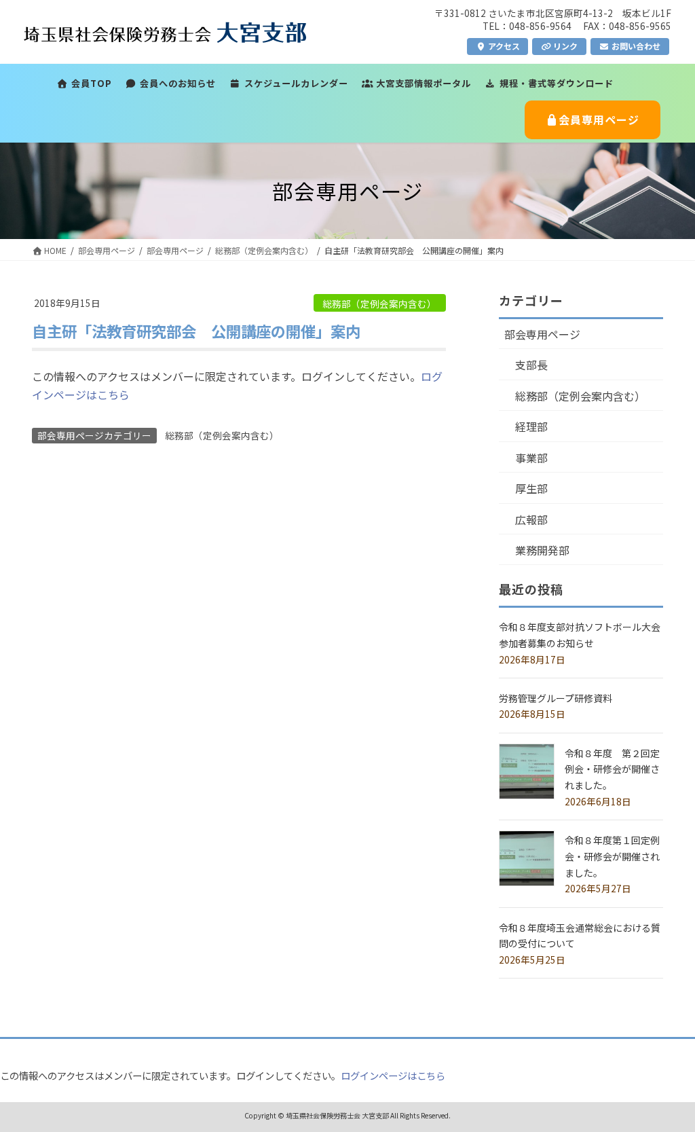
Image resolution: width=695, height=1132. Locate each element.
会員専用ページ (599, 119)
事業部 (531, 458)
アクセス (503, 46)
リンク (564, 46)
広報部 (531, 519)
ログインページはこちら (393, 1075)
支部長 (531, 365)
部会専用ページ (542, 334)
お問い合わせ (634, 46)
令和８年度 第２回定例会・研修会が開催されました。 (612, 769)
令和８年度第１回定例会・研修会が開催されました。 (612, 856)
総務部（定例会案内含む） (379, 303)
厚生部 (531, 488)
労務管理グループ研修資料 (555, 698)
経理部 (531, 426)
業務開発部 (542, 550)
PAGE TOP (667, 1085)
